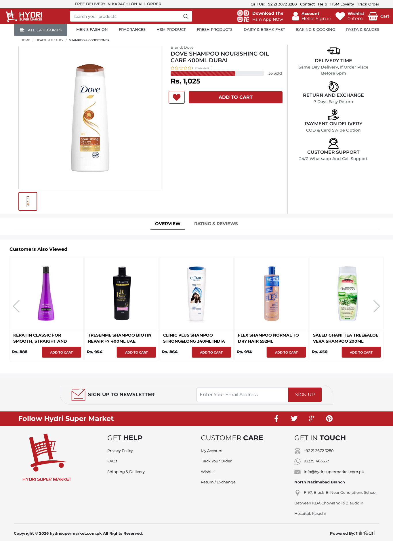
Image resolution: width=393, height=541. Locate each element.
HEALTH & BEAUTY (49, 40)
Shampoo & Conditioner (89, 40)
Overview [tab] (167, 223)
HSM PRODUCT (171, 29)
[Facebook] (277, 418)
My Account (212, 450)
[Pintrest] (329, 418)
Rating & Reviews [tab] (216, 223)
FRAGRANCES (132, 29)
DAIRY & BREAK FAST (264, 29)
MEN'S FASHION (92, 29)
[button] (312, 16)
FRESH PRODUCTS (214, 29)
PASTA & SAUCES (362, 29)
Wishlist (208, 471)
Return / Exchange (218, 482)
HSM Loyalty (342, 4)
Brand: (182, 47)
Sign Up (305, 394)
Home (25, 40)
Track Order (368, 4)
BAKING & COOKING (315, 29)
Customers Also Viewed (38, 249)
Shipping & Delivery (126, 471)
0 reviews (202, 68)
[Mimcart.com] (365, 533)
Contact (307, 4)
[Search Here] (186, 16)
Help (322, 4)
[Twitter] (294, 418)
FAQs (112, 461)
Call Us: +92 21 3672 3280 (274, 4)
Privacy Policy (120, 450)
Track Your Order (216, 461)
